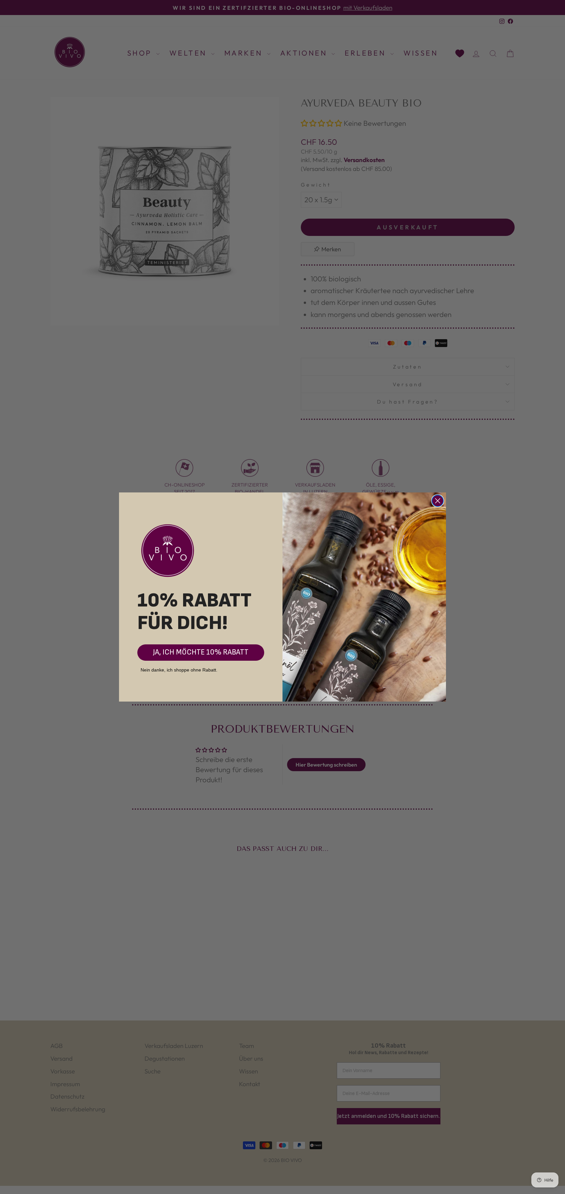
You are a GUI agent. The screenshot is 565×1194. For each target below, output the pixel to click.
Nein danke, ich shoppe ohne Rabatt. (179, 669)
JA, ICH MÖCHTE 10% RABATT (200, 652)
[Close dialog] (437, 500)
